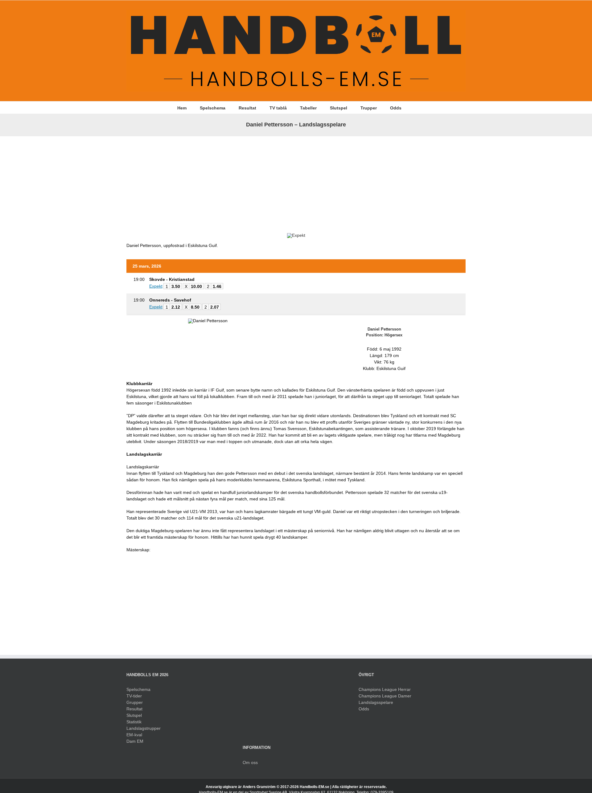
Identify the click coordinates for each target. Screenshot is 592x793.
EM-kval (134, 734)
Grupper (134, 702)
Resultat (134, 708)
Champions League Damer (385, 695)
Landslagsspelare (376, 702)
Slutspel (134, 715)
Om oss (250, 762)
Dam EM (134, 741)
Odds (364, 708)
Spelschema (138, 689)
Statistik (134, 721)
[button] (411, 107)
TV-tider (134, 695)
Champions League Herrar (385, 689)
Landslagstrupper (143, 728)
